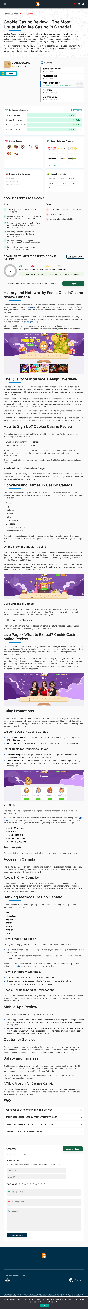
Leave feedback (73, 1149)
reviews (29, 307)
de (79, 4)
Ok (44, 1305)
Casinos (14, 14)
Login (73, 283)
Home (6, 14)
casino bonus (17, 966)
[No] (86, 1298)
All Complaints (75, 257)
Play (11, 73)
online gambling (31, 322)
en (75, 4)
